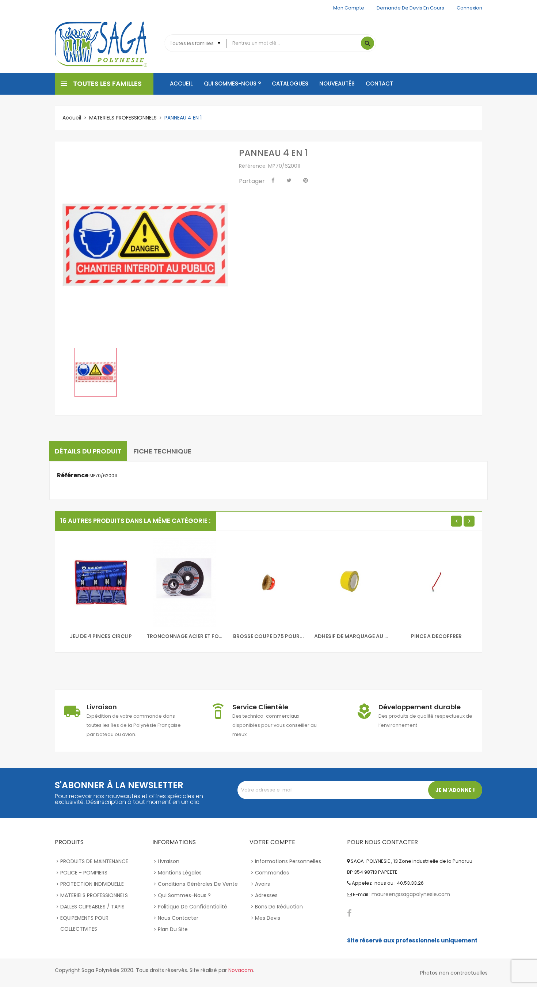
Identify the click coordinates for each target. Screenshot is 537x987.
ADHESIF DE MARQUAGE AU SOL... (352, 636)
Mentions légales (180, 872)
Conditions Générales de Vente (198, 884)
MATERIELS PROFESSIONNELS (94, 895)
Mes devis (267, 918)
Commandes (272, 872)
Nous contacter (178, 918)
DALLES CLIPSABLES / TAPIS (92, 906)
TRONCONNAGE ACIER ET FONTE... (184, 636)
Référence (72, 475)
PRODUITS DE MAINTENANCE (94, 861)
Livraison (168, 861)
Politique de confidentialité (192, 906)
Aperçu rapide (73, 550)
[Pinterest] (306, 180)
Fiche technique (162, 451)
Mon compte (348, 7)
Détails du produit (88, 451)
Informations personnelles (288, 861)
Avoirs (262, 884)
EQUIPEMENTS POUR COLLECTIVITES (84, 923)
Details (73, 565)
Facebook (349, 913)
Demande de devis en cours (410, 7)
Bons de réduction (279, 906)
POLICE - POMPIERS (83, 872)
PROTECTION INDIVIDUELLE (92, 884)
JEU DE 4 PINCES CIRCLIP (101, 636)
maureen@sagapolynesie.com (411, 894)
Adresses (266, 895)
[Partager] (273, 180)
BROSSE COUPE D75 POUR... (268, 636)
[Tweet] (289, 180)
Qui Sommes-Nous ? (184, 895)
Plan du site (173, 929)
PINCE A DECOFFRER (436, 636)
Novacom (240, 970)
